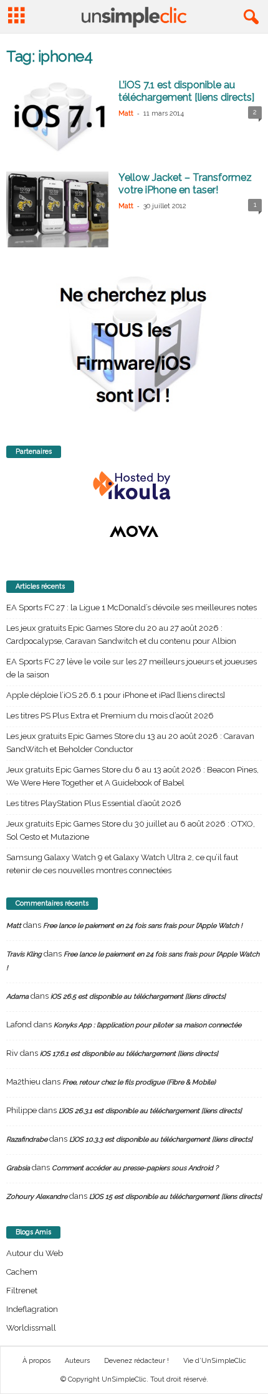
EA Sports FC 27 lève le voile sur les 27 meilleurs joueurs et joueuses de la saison (131, 668)
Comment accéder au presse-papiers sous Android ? (135, 1168)
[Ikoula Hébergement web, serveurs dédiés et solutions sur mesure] (134, 486)
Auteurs (77, 1361)
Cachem (21, 1272)
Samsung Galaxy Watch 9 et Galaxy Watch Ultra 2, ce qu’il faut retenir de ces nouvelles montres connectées (122, 864)
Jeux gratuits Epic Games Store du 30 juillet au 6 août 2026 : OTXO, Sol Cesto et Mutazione (130, 830)
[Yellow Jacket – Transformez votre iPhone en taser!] (57, 210)
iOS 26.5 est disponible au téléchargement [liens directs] (138, 997)
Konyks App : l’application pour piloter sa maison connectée (147, 1025)
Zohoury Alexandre (36, 1197)
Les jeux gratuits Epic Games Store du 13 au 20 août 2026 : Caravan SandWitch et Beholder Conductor (130, 742)
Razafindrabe (26, 1139)
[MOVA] (134, 531)
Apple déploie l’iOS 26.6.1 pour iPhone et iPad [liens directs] (115, 695)
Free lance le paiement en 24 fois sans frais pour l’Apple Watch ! (142, 926)
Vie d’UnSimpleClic (214, 1361)
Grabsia (18, 1168)
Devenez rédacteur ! (136, 1361)
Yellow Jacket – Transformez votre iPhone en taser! (185, 184)
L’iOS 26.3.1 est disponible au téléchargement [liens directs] (150, 1111)
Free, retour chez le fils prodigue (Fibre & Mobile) (139, 1082)
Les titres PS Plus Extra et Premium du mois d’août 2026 (110, 715)
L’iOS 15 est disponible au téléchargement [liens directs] (175, 1197)
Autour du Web (34, 1253)
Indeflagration (32, 1309)
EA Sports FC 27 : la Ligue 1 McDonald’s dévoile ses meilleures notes (131, 607)
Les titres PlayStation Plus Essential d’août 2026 (93, 803)
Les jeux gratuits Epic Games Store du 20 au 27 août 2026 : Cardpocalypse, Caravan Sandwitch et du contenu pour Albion (121, 634)
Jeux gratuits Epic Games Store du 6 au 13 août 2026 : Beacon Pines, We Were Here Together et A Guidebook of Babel (132, 776)
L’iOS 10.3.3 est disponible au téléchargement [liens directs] (160, 1139)
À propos (36, 1361)
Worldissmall (31, 1327)
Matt (125, 113)
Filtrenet (21, 1290)
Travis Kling (24, 954)
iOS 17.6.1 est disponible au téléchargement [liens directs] (129, 1054)
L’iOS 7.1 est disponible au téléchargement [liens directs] (186, 91)
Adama (17, 997)
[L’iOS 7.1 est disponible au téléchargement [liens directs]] (57, 117)
